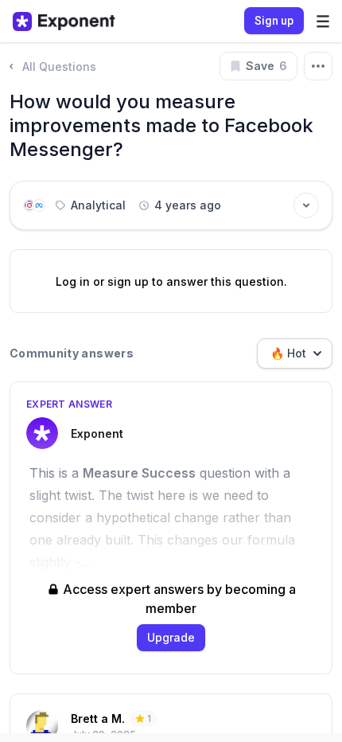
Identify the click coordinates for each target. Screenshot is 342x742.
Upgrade (171, 637)
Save (266, 65)
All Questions (59, 66)
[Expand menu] (323, 21)
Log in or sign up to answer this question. (171, 281)
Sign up (274, 20)
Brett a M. (98, 718)
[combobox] (294, 353)
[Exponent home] (64, 21)
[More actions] (318, 66)
